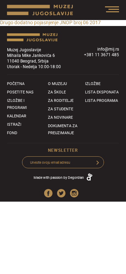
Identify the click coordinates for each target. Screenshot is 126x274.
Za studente (60, 108)
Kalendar (16, 115)
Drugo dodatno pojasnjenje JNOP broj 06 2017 (50, 22)
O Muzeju (57, 83)
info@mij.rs (108, 49)
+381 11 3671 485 (101, 54)
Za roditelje (61, 100)
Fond (12, 132)
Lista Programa (101, 100)
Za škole (57, 91)
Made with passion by (59, 177)
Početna (15, 83)
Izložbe (92, 83)
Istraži (14, 124)
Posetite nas (20, 91)
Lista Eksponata (102, 91)
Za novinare (60, 117)
